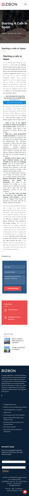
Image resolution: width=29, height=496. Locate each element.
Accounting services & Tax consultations (14, 415)
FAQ (13, 488)
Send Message (13, 288)
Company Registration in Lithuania (12, 409)
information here (14, 100)
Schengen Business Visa (9, 404)
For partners (18, 488)
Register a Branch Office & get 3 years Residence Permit (13, 418)
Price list (7, 488)
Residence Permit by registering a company (14, 407)
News (20, 490)
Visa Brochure (13, 310)
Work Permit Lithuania (9, 427)
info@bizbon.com (14, 485)
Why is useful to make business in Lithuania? (18, 340)
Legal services (7, 412)
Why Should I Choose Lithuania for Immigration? (12, 430)
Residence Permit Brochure (14, 318)
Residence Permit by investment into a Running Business (13, 423)
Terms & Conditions (12, 490)
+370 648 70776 (17, 483)
